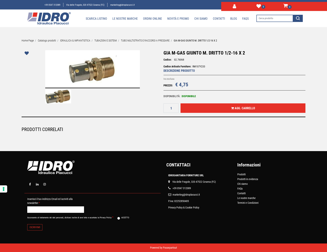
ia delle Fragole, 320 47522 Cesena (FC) (195, 181)
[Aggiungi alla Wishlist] (27, 53)
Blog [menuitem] (233, 18)
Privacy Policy (175, 207)
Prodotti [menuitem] (241, 174)
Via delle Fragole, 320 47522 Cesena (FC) (85, 5)
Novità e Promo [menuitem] (178, 18)
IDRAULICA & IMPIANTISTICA (75, 40)
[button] (298, 18)
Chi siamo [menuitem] (201, 18)
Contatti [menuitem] (219, 18)
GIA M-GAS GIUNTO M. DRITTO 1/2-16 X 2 (195, 40)
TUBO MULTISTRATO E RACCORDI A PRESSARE (145, 40)
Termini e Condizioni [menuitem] (247, 202)
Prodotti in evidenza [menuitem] (247, 179)
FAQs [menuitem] (240, 188)
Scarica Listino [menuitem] (96, 18)
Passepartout (170, 247)
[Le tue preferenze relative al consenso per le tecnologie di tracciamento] (3, 189)
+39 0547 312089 (52, 5)
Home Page (28, 40)
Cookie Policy (192, 207)
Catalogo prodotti (47, 40)
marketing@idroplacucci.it (122, 5)
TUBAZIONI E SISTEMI (105, 40)
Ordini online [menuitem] (152, 18)
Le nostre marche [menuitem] (125, 18)
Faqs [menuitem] (245, 18)
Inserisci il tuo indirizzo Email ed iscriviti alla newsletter (50, 200)
